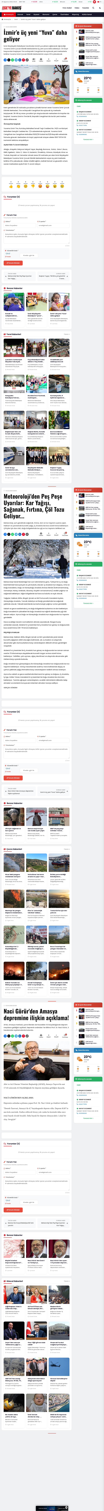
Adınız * (8, 221)
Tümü (66, 334)
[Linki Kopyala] (27, 59)
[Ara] (93, 8)
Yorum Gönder (14, 263)
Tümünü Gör (87, 140)
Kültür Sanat (87, 14)
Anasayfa (10, 14)
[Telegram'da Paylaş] (16, 59)
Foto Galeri (67, 8)
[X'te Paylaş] (8, 59)
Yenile (8, 256)
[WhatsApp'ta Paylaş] (12, 59)
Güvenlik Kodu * (12, 251)
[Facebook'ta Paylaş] (5, 59)
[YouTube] (94, 1)
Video (77, 8)
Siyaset (36, 14)
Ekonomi (46, 14)
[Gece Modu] (100, 8)
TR (100, 1)
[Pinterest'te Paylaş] (23, 59)
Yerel (28, 14)
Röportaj (75, 14)
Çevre (55, 14)
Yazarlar (85, 8)
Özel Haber (64, 14)
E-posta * (42, 221)
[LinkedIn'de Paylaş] (19, 59)
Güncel (20, 14)
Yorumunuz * (10, 230)
